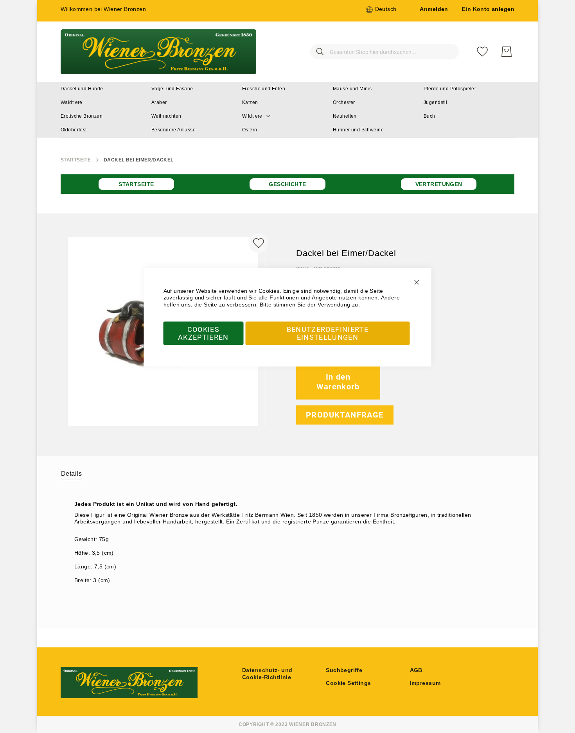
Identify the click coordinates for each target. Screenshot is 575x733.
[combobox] (384, 51)
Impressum (425, 683)
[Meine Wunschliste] (482, 51)
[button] (381, 10)
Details (71, 473)
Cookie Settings (348, 683)
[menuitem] (82, 89)
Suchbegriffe (344, 670)
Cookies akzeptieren (203, 333)
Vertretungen (438, 184)
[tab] (71, 473)
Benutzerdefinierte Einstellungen (327, 333)
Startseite (76, 160)
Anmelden (434, 9)
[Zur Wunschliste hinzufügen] (258, 243)
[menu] (287, 110)
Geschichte (287, 184)
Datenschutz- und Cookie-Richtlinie (267, 673)
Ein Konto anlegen (488, 9)
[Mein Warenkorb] (506, 51)
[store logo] (158, 51)
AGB (416, 670)
